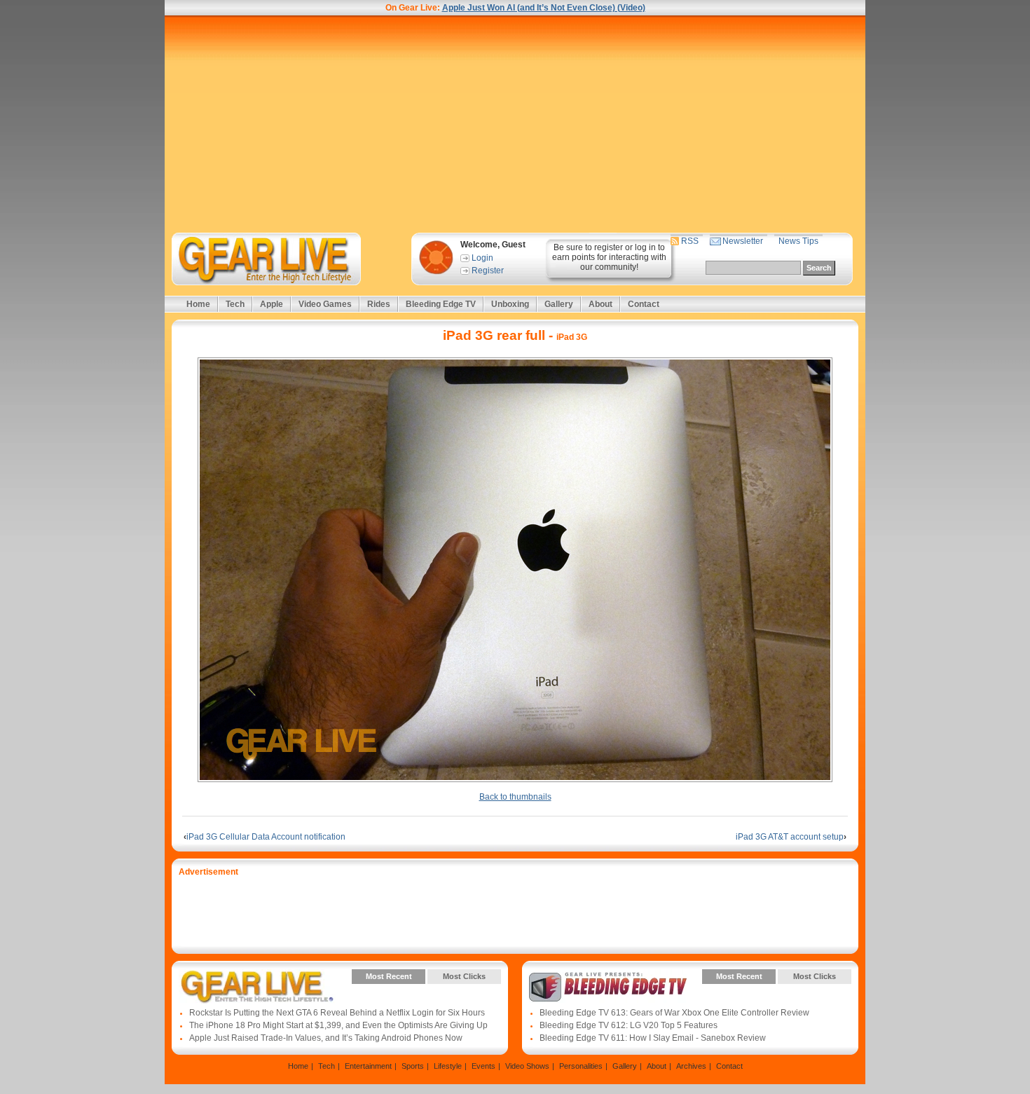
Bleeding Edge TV (441, 304)
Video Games (325, 304)
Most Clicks (464, 976)
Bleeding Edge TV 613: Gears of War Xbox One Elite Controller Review (674, 1013)
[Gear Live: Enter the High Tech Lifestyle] (285, 259)
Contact (643, 304)
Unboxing (510, 304)
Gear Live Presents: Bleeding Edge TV (608, 986)
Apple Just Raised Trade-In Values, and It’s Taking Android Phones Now (325, 1038)
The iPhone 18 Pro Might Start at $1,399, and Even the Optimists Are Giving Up (338, 1025)
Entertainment (368, 1066)
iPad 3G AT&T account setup (791, 837)
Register (488, 270)
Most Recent (389, 976)
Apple (271, 304)
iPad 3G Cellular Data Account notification (264, 837)
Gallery (558, 304)
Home (198, 304)
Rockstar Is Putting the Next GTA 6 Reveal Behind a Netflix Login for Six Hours (337, 1013)
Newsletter (742, 241)
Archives (691, 1066)
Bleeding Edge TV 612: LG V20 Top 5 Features (628, 1025)
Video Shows (527, 1066)
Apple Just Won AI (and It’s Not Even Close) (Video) (543, 8)
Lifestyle (448, 1066)
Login (482, 258)
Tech (235, 304)
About (600, 304)
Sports (412, 1066)
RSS (690, 241)
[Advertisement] (515, 124)
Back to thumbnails (515, 797)
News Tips (798, 241)
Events (483, 1066)
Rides (378, 304)
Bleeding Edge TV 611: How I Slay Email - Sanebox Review (653, 1038)
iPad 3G (571, 337)
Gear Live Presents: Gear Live (257, 986)
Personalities (581, 1066)
